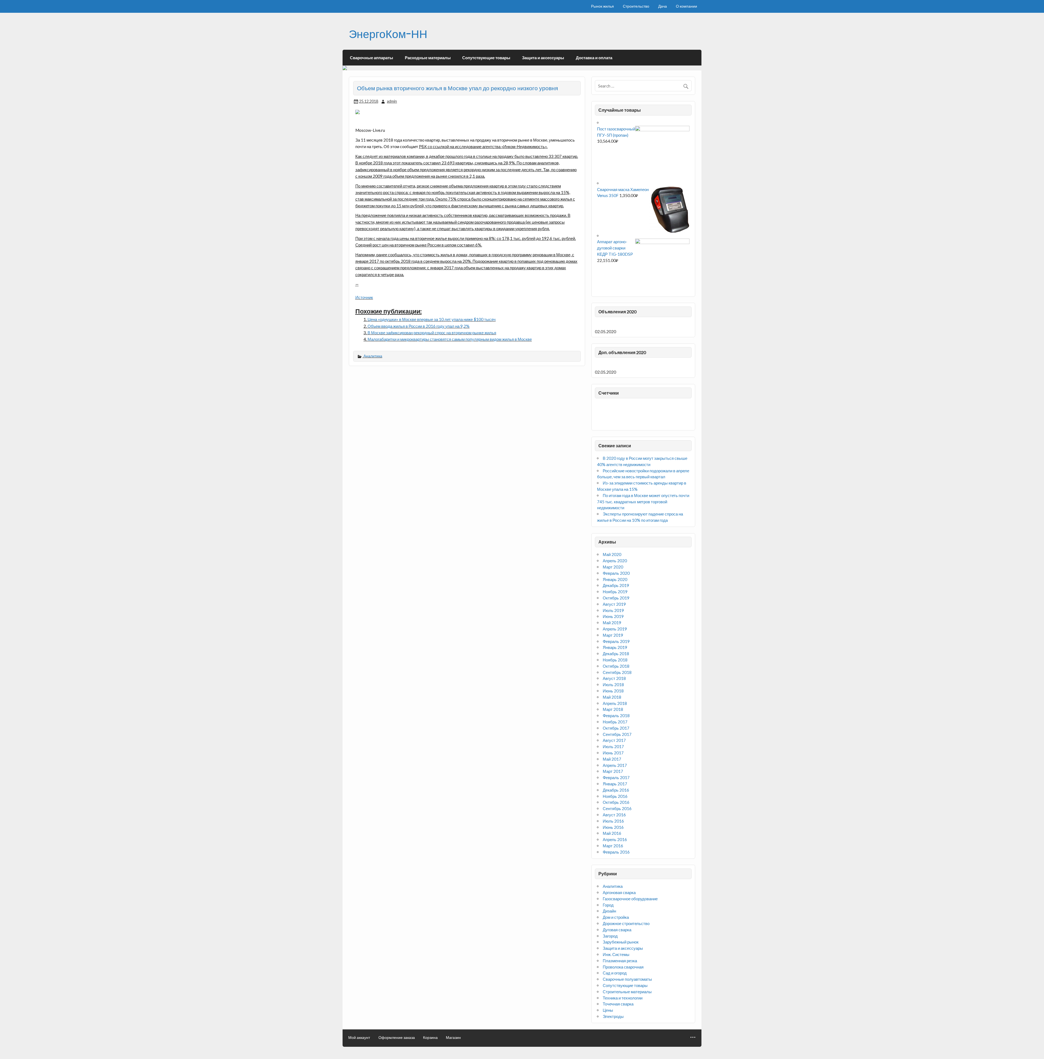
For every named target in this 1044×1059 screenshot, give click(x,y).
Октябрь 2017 (616, 728)
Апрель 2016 (615, 839)
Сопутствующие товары (486, 57)
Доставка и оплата (594, 57)
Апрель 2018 (615, 703)
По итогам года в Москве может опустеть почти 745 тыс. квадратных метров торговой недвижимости (643, 501)
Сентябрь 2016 (617, 808)
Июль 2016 (613, 821)
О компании (686, 6)
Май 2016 (612, 833)
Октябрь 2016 (616, 802)
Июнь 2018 (613, 690)
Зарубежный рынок (621, 941)
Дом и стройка (616, 917)
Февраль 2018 (616, 715)
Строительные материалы (627, 991)
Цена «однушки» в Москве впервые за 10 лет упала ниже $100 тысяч (432, 319)
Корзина (430, 1037)
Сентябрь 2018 (617, 672)
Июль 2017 (613, 746)
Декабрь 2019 (616, 585)
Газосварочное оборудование (630, 898)
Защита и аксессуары (543, 57)
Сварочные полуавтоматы (627, 979)
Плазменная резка (620, 960)
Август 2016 (614, 814)
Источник (364, 297)
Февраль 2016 (616, 851)
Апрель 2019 (615, 628)
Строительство (636, 6)
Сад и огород (615, 972)
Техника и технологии (622, 997)
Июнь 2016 (613, 827)
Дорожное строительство (626, 923)
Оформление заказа (396, 1037)
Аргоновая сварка (619, 892)
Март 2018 (613, 709)
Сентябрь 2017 (617, 734)
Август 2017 (614, 740)
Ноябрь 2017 (615, 721)
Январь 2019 (615, 647)
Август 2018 (614, 678)
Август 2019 (614, 604)
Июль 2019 (613, 610)
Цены (608, 1010)
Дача (662, 6)
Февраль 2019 (616, 641)
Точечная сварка (618, 1003)
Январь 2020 (615, 579)
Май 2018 (612, 697)
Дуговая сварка (617, 929)
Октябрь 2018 (616, 666)
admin (392, 101)
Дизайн (609, 910)
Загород (610, 935)
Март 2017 (613, 771)
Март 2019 (613, 635)
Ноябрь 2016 (615, 796)
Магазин (453, 1037)
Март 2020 (613, 566)
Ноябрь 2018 (615, 659)
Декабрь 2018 (616, 653)
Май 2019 (612, 622)
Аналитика (372, 356)
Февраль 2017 (616, 777)
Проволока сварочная (623, 966)
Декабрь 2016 (616, 790)
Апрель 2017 (615, 765)
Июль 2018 (613, 684)
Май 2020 (612, 554)
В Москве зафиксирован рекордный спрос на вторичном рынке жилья (432, 332)
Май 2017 (612, 759)
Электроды (613, 1016)
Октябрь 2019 (616, 597)
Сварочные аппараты (371, 57)
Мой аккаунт (359, 1037)
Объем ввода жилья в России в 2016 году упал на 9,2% (419, 326)
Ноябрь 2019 (615, 591)
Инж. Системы (616, 954)
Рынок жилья (602, 6)
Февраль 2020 (616, 573)
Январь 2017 (615, 783)
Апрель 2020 (615, 560)
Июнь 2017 (613, 752)
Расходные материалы (428, 57)
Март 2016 (613, 845)
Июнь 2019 (613, 616)
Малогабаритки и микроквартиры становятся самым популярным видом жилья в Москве (450, 339)
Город (608, 904)
